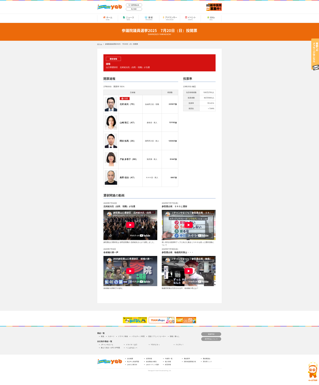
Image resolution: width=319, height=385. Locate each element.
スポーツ (111, 336)
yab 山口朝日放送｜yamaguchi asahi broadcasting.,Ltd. (109, 7)
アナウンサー (171, 18)
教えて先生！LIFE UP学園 (110, 348)
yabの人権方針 (132, 364)
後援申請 (211, 334)
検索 (135, 9)
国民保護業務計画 (190, 361)
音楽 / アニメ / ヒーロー (157, 336)
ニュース (130, 18)
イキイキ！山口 (131, 345)
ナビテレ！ (180, 345)
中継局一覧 (168, 358)
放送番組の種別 (151, 361)
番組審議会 (206, 358)
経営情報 (168, 364)
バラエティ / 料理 (138, 336)
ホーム (109, 18)
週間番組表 (135, 5)
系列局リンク (207, 361)
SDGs (212, 18)
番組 (149, 18)
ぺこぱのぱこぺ (131, 348)
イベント (192, 18)
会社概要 (130, 358)
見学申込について (211, 339)
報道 (102, 336)
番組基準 (187, 358)
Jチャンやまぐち (107, 345)
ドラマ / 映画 (123, 336)
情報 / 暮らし (175, 336)
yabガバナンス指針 (152, 364)
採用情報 (149, 358)
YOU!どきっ (155, 345)
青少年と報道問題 (133, 361)
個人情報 (168, 361)
